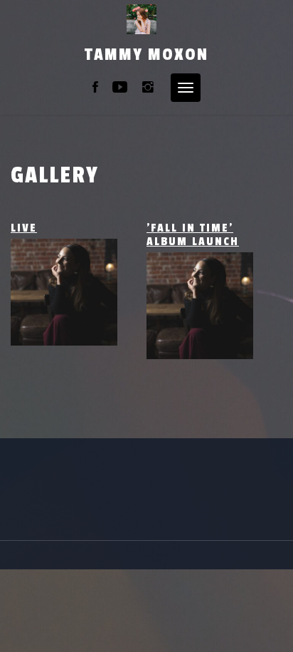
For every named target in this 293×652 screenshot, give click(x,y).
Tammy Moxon (146, 54)
